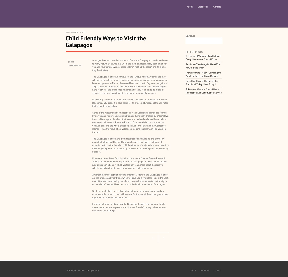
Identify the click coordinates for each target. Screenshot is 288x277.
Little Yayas (91, 11)
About (189, 6)
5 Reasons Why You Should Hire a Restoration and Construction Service (204, 91)
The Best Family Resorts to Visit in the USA (101, 237)
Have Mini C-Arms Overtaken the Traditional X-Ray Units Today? (202, 83)
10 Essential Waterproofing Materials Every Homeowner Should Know (203, 58)
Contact (217, 6)
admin (71, 62)
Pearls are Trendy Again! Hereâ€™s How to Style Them (203, 66)
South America (74, 65)
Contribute (205, 270)
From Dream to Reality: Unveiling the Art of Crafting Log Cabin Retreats (203, 74)
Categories (203, 6)
